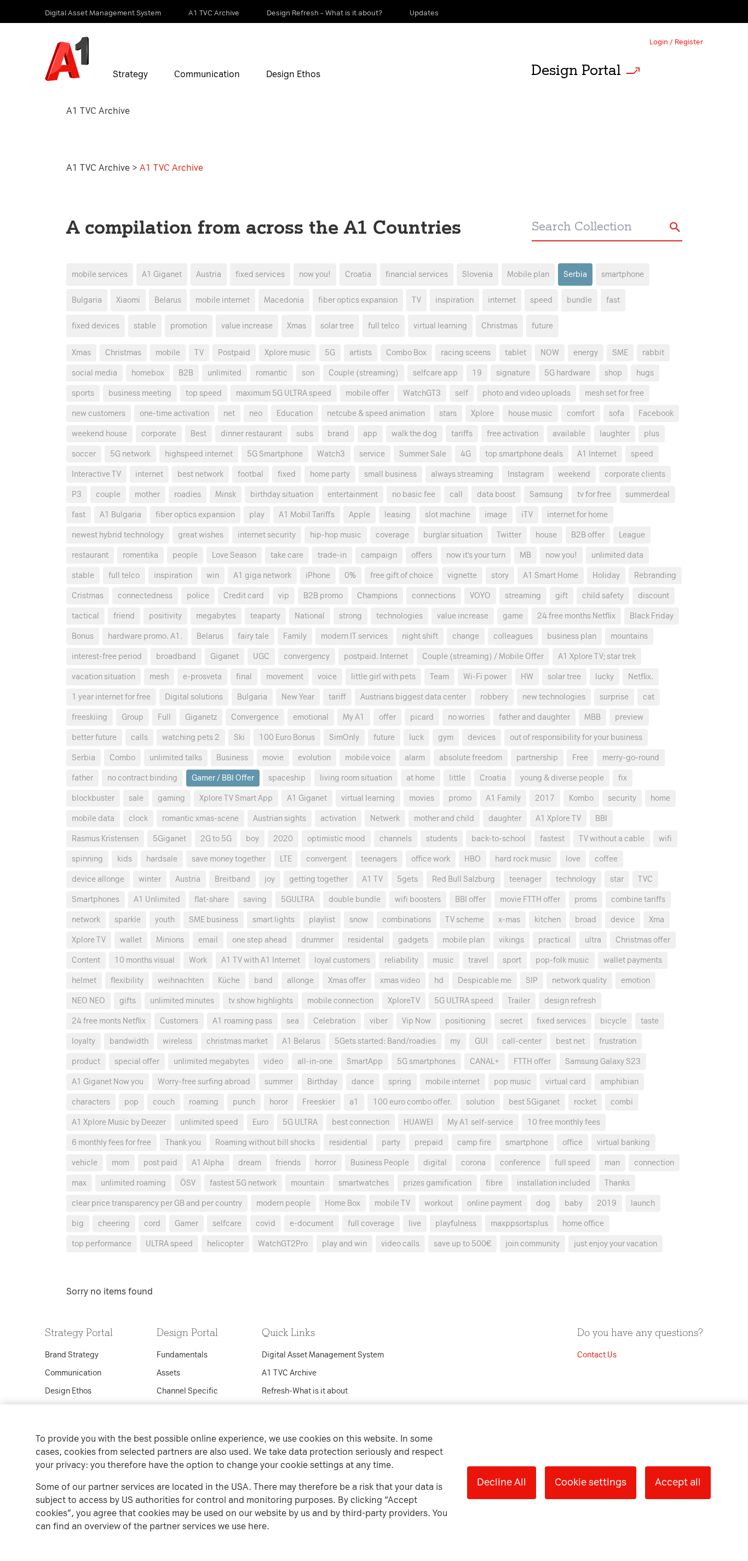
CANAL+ (484, 1061)
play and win (344, 1243)
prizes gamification (437, 1183)
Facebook (656, 413)
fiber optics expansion (358, 300)
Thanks (617, 1183)
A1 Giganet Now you (107, 1081)
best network (200, 474)
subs (304, 433)
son (308, 373)
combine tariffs (638, 899)
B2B (186, 373)
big (78, 1223)
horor (278, 1102)
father (82, 778)
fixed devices (95, 326)
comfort (581, 413)
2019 (607, 1203)
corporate (158, 433)
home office (583, 1223)
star (617, 879)
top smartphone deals (524, 454)
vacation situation (103, 676)
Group (132, 717)
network (86, 919)
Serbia (575, 274)
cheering (114, 1223)
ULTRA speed (169, 1243)
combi (622, 1102)
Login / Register (676, 42)
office (572, 1142)
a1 (354, 1102)
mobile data (93, 818)
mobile (168, 352)
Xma (656, 919)
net (229, 413)
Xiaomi (128, 300)
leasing (397, 514)
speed (541, 300)
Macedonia (284, 300)
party (391, 1142)
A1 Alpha (208, 1162)
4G (466, 454)
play (256, 514)
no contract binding (142, 778)
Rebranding (655, 575)
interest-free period (107, 656)
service (372, 454)
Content (86, 960)
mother (147, 494)
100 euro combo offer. (412, 1102)
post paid (160, 1162)
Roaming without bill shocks (265, 1142)
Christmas (499, 326)
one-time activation (174, 413)
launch (643, 1203)
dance (363, 1081)
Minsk (225, 494)
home (660, 798)
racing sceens (466, 352)
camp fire (474, 1142)
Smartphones (95, 899)
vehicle (84, 1162)
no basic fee (413, 494)
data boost (496, 494)
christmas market (237, 1041)
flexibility (127, 980)
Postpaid (234, 352)
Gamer (186, 1223)
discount (653, 595)
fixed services (260, 274)
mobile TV (392, 1203)
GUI (481, 1041)
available (569, 433)
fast (613, 300)
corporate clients (635, 474)
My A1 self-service (480, 1122)
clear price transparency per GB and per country (157, 1203)
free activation (512, 433)
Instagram (526, 474)
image (496, 514)
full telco (383, 326)
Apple (359, 514)
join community (532, 1243)
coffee (606, 859)
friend (124, 616)
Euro (260, 1122)
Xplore (482, 413)
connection (654, 1162)
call (456, 494)
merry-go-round (630, 757)
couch (164, 1102)
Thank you (183, 1142)
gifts (127, 1000)
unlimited (224, 373)
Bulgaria (87, 300)
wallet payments (632, 960)
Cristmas (87, 595)
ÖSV (187, 1183)
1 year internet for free (111, 697)
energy (585, 352)
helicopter (225, 1243)
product (86, 1061)
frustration (617, 1041)
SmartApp (365, 1061)
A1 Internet (597, 454)
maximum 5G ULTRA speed (283, 393)
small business (390, 474)
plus (651, 433)
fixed (287, 474)
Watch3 (331, 454)
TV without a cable (612, 838)
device (623, 919)
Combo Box (406, 352)
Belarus (167, 300)
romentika (140, 555)
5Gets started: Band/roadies (385, 1041)
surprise (614, 697)
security (622, 798)
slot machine (447, 514)
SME (620, 352)
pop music (512, 1081)
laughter (615, 433)
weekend (574, 474)
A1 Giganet (162, 274)
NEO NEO (88, 1000)
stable (145, 326)
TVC (645, 879)
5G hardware (567, 373)
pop (131, 1102)
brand (338, 433)
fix (622, 778)
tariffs (462, 433)
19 (477, 373)
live (414, 1223)
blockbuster (93, 798)
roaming (203, 1102)
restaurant (90, 555)
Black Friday (652, 616)
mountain (307, 1183)
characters (91, 1102)
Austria (208, 274)
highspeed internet (199, 454)
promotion (188, 326)
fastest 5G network (243, 1183)
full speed (572, 1162)
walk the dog (414, 433)
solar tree (337, 326)
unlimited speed (209, 1122)
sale (136, 798)
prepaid (429, 1142)
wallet (131, 940)
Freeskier (318, 1102)
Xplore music (287, 352)
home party (330, 474)
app (370, 433)
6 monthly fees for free (111, 1142)
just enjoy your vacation (615, 1243)
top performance (101, 1243)
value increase (247, 326)
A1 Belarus (301, 1041)
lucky (604, 676)
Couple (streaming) (364, 373)
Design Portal (576, 70)
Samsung (546, 494)
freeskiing (89, 717)
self (461, 393)
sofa (616, 413)
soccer (84, 454)
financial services (416, 274)
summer (278, 1081)
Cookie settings (590, 1482)
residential (348, 1142)
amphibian (619, 1081)
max (79, 1183)
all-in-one (314, 1061)
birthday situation (281, 494)
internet (502, 300)
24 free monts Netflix (109, 1021)
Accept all (678, 1482)
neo (255, 413)
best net (570, 1041)
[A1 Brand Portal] (67, 59)
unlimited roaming (133, 1183)
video (273, 1061)
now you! (315, 274)
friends (288, 1162)
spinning (87, 859)
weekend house (99, 433)
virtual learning (440, 326)
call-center (522, 1041)
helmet (84, 980)
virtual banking (623, 1142)
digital (435, 1162)
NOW (549, 352)
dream (249, 1162)
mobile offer (367, 393)
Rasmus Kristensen (105, 838)
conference (520, 1162)
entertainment (352, 494)
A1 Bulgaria (120, 514)
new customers (98, 413)
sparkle (127, 919)
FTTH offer (532, 1061)
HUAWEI (418, 1122)
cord (152, 1223)
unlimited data (617, 555)
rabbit (653, 352)
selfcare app (435, 373)
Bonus (83, 636)
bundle (579, 300)
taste (650, 1021)
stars (448, 413)
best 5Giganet (534, 1102)
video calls (400, 1243)
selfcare (226, 1223)
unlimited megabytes (211, 1061)
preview (629, 717)
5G (330, 352)
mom (120, 1162)
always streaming (462, 474)
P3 (77, 494)
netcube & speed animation (376, 413)
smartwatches (363, 1183)
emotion (635, 980)
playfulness (455, 1223)
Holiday (606, 575)
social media (94, 373)
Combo (122, 757)
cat (648, 697)
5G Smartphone (275, 454)
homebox (147, 373)
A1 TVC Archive (99, 168)
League (632, 535)
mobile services (100, 274)
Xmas (296, 326)
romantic (271, 373)
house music (530, 413)
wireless (177, 1041)
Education (295, 413)
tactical (85, 616)
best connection (360, 1122)
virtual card (565, 1081)
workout (438, 1203)
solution (480, 1102)
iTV (527, 514)
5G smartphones (426, 1061)
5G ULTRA (300, 1122)
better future (94, 737)
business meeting (139, 393)
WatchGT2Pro (283, 1243)
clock (138, 818)
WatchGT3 (422, 393)
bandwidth (129, 1041)
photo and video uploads (526, 393)
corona (473, 1162)
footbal (250, 474)
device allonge (98, 879)
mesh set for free (614, 393)
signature (513, 373)
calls (139, 737)
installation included (553, 1183)
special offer (136, 1061)
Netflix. (640, 676)
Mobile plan (528, 274)
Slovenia (477, 274)
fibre (494, 1183)
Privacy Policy (259, 582)
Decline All (501, 1482)
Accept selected (460, 1011)
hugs (645, 373)
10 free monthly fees (563, 1122)
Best (198, 433)
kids (124, 859)
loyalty (83, 1041)
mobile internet (222, 300)
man (612, 1162)
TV (416, 300)
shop (613, 373)
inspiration (454, 300)
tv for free (594, 494)
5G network (130, 454)
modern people (283, 1203)
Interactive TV (96, 474)
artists (360, 352)
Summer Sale (422, 454)
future (542, 326)
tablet (515, 352)
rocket (585, 1102)
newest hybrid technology (118, 535)
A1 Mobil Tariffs (307, 514)
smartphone (622, 274)
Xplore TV (89, 940)
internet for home (577, 514)
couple (108, 494)
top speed (204, 393)
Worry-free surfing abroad (204, 1081)
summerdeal (647, 494)
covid (265, 1223)
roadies (187, 494)
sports (83, 393)
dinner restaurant (251, 433)
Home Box (342, 1203)
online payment (494, 1203)
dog (543, 1203)
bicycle (613, 1021)
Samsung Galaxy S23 (603, 1061)
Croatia (358, 274)
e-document (311, 1223)
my (455, 1041)
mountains (629, 636)
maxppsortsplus (519, 1223)
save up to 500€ (462, 1243)
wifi (665, 838)
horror (325, 1162)
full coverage (371, 1223)
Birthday (322, 1081)
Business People (379, 1162)
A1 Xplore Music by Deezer (119, 1122)
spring (399, 1081)
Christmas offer (642, 940)
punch (244, 1102)
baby (574, 1203)
